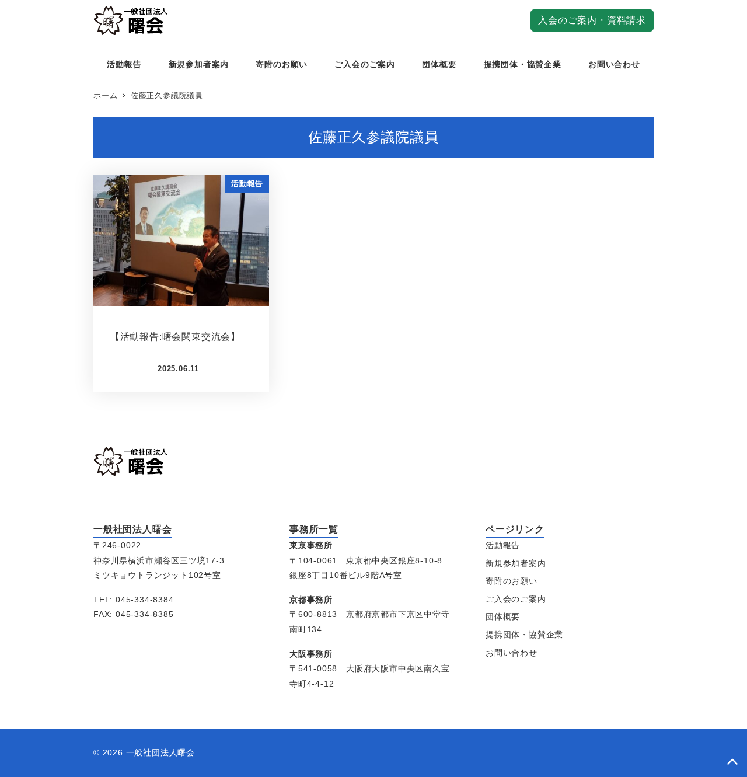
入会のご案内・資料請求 (592, 20)
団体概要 (503, 616)
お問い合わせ (511, 652)
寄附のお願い (511, 581)
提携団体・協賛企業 (524, 634)
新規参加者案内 (516, 563)
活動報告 (503, 545)
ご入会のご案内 (516, 599)
